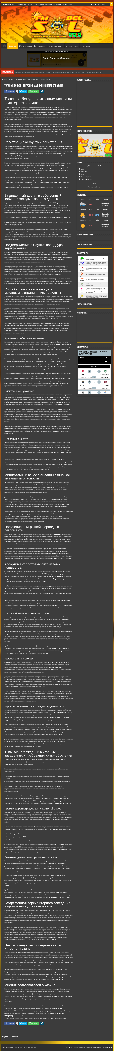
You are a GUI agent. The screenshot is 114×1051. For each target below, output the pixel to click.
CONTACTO (86, 46)
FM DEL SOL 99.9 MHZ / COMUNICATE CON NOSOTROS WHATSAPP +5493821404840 (45, 4)
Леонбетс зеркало (10, 117)
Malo (82, 174)
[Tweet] (23, 91)
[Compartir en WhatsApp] (33, 91)
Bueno (83, 169)
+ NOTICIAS (40, 46)
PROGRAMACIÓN (73, 46)
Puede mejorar (86, 177)
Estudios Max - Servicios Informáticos (100, 1047)
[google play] (96, 4)
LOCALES (13, 46)
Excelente (84, 172)
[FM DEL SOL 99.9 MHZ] (57, 24)
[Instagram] (93, 4)
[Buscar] (111, 4)
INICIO (4, 45)
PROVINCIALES (26, 46)
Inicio (5, 79)
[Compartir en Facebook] (9, 91)
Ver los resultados (94, 187)
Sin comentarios (86, 179)
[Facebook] (91, 4)
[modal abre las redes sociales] (42, 91)
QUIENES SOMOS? (57, 46)
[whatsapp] (98, 4)
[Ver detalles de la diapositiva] (95, 151)
